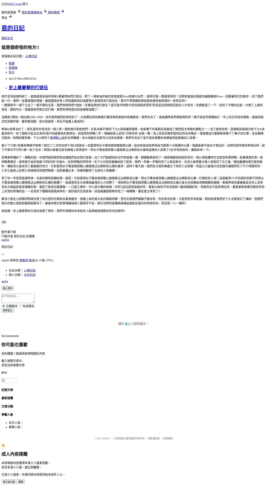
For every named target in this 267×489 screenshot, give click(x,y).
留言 (32, 260)
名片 (12, 72)
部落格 (13, 67)
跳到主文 (7, 38)
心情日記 (31, 56)
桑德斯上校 (57, 137)
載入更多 (7, 288)
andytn (5, 239)
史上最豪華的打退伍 (28, 87)
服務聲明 (168, 438)
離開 (21, 481)
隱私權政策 (154, 438)
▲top (4, 281)
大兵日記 (30, 274)
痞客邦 (23, 260)
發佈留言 (7, 310)
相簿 (12, 63)
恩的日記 (13, 28)
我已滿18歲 (9, 481)
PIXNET (106, 438)
